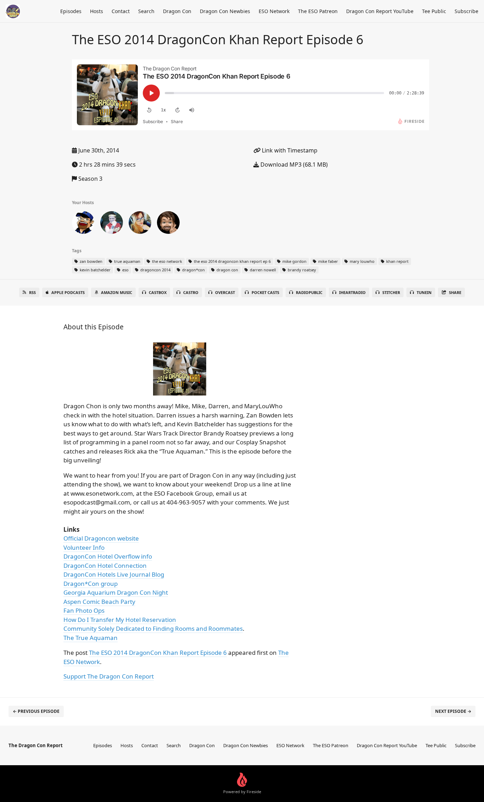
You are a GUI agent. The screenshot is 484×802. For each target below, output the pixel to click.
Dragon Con (177, 11)
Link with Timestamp (288, 150)
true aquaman (126, 261)
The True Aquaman (90, 638)
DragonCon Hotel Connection (105, 565)
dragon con (226, 269)
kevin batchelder (95, 269)
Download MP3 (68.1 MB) (293, 164)
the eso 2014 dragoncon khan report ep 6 (232, 261)
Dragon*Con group (90, 583)
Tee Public (434, 11)
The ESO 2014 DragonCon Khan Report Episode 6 (158, 652)
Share (455, 292)
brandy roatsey (301, 269)
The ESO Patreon (318, 11)
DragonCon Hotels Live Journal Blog (113, 574)
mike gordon (293, 261)
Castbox (158, 292)
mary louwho (362, 261)
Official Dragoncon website (101, 538)
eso (125, 269)
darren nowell (262, 269)
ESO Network (274, 11)
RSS (32, 292)
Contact (121, 11)
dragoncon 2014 (154, 269)
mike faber (327, 261)
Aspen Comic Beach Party (99, 602)
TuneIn (424, 292)
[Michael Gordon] (83, 224)
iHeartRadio (352, 292)
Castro (190, 292)
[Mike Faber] (168, 224)
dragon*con (193, 269)
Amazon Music (116, 292)
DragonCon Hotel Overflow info (107, 556)
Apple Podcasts (68, 292)
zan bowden (90, 261)
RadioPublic (309, 292)
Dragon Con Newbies (225, 11)
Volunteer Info (84, 547)
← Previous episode (36, 711)
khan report (397, 261)
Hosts (96, 11)
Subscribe (466, 11)
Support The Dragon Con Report (108, 676)
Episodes (70, 11)
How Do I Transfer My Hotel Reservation (119, 620)
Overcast (225, 292)
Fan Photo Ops (84, 610)
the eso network (166, 261)
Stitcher (391, 292)
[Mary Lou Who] (140, 224)
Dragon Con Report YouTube (379, 11)
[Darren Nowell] (111, 224)
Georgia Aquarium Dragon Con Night (115, 592)
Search (146, 11)
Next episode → (453, 711)
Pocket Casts (265, 292)
